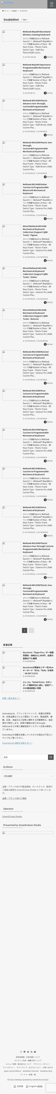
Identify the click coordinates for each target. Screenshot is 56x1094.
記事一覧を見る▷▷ (11, 698)
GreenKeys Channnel (30, 1071)
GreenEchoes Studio (12, 816)
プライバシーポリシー (41, 1064)
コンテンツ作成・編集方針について (28, 1060)
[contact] (35, 1052)
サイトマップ (22, 1067)
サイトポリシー (9, 1067)
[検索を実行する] (51, 757)
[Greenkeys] (7, 4)
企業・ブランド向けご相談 (14, 798)
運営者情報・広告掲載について (28, 1057)
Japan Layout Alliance (12, 1071)
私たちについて (35, 1067)
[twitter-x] (21, 1052)
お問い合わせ (48, 1067)
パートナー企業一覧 (28, 1074)
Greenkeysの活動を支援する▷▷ (17, 743)
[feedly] (28, 1052)
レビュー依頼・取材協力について (18, 1064)
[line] (24, 1052)
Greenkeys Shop (46, 1071)
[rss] (31, 1052)
